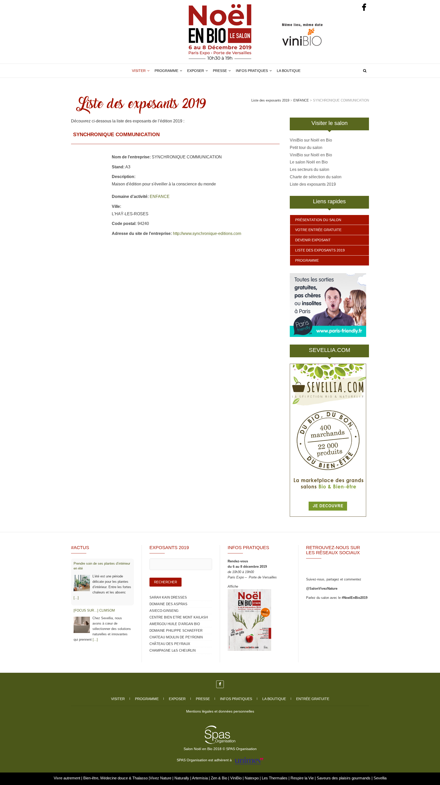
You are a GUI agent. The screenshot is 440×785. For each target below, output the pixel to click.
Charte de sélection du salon (315, 177)
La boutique (288, 71)
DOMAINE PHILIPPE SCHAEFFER (175, 630)
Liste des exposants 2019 (313, 184)
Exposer (195, 71)
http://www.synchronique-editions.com (207, 233)
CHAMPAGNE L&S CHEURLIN (172, 650)
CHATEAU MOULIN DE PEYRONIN (176, 637)
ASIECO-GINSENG (163, 611)
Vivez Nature (161, 778)
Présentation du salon (318, 220)
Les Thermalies (274, 778)
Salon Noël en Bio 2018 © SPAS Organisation (220, 749)
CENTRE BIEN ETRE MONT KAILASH (178, 617)
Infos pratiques (252, 71)
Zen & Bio (219, 778)
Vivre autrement (67, 778)
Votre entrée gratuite (318, 230)
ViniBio (236, 778)
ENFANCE (160, 196)
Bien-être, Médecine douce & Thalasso (116, 778)
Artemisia (200, 778)
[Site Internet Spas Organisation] (220, 728)
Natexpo (252, 778)
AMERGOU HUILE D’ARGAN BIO (174, 624)
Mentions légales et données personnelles (220, 711)
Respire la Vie (302, 778)
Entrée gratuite (312, 699)
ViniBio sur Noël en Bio (311, 140)
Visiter (139, 71)
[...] (76, 598)
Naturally (182, 778)
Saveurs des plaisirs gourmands (343, 778)
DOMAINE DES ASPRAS (168, 604)
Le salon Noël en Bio (309, 162)
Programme (166, 71)
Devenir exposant (313, 240)
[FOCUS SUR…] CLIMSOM (94, 610)
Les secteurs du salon (309, 169)
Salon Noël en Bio (95, 67)
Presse (220, 71)
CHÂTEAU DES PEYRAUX (169, 644)
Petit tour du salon (306, 147)
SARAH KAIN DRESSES (168, 597)
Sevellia (380, 778)
